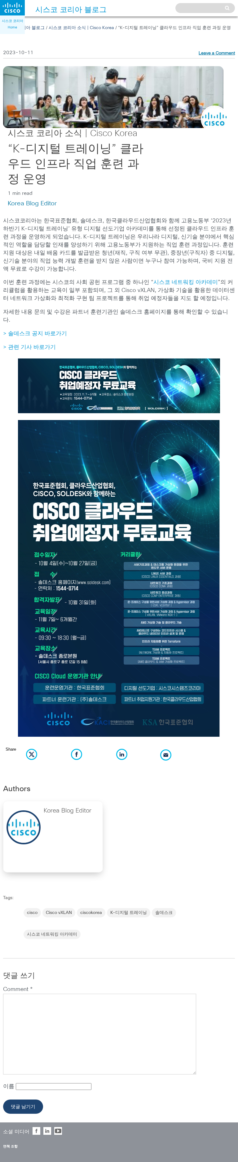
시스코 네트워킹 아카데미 (185, 282)
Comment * (18, 989)
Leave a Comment (217, 53)
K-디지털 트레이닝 (128, 913)
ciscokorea (91, 913)
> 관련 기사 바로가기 (29, 347)
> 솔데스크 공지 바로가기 (35, 334)
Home (12, 27)
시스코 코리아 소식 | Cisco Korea (81, 28)
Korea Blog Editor (32, 203)
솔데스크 (164, 913)
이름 (9, 1086)
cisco (32, 913)
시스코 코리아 (12, 21)
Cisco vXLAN (59, 913)
